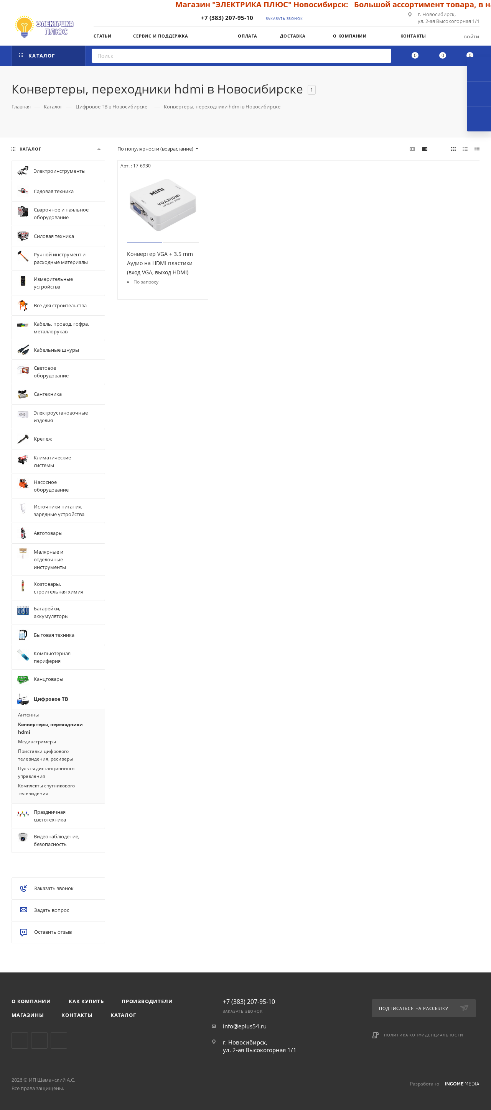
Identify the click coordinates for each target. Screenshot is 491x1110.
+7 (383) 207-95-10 (227, 17)
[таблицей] (477, 149)
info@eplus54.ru (245, 1026)
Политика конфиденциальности (423, 1035)
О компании (31, 1001)
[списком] (465, 149)
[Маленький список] (412, 149)
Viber (39, 1040)
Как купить (86, 1001)
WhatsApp (59, 1040)
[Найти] (383, 56)
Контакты (76, 1015)
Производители (147, 1001)
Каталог (123, 1015)
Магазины (28, 1015)
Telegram (20, 1040)
